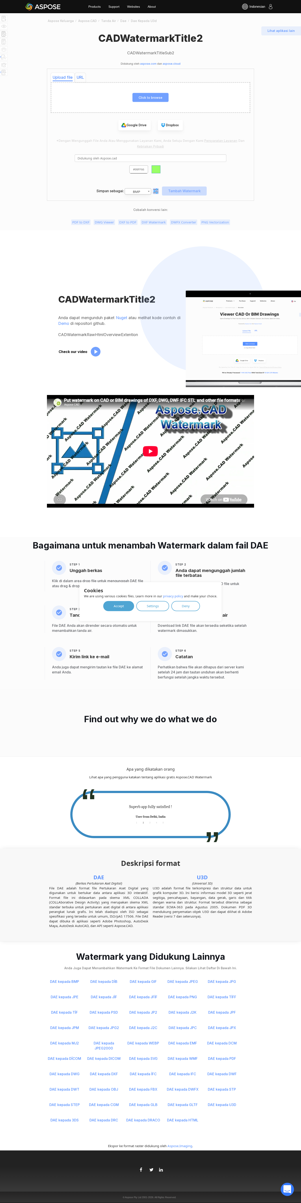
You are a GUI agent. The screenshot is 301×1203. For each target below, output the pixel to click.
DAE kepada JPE (64, 997)
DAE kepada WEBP (143, 1043)
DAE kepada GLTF (183, 1104)
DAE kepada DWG (65, 1074)
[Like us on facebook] (140, 1167)
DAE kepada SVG (143, 1058)
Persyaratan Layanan (220, 141)
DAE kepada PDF (222, 1058)
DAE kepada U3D (222, 1104)
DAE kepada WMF (183, 1058)
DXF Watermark (154, 222)
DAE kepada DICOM (104, 1058)
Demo (63, 323)
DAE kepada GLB (143, 1104)
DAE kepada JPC (183, 1028)
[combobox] (138, 191)
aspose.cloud (171, 63)
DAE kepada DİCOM (64, 1058)
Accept (119, 606)
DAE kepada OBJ (103, 1089)
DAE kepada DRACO (143, 1120)
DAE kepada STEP (64, 1104)
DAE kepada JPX (222, 1028)
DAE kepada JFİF (143, 997)
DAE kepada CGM (104, 1104)
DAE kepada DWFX (183, 1089)
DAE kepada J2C (143, 1028)
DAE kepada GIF (143, 981)
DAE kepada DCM (222, 1043)
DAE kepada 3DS (64, 1120)
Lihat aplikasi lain (281, 31)
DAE (98, 877)
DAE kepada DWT (64, 1089)
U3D (202, 877)
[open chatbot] (287, 1189)
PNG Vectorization (215, 222)
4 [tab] (156, 822)
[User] (270, 6)
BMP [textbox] (136, 191)
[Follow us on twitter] (150, 1167)
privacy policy (173, 596)
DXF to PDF (127, 222)
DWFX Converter (183, 222)
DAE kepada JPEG (182, 981)
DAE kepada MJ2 (64, 1043)
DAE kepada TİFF (222, 997)
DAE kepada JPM (64, 1028)
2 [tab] (143, 822)
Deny (186, 606)
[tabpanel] (150, 811)
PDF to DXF (80, 222)
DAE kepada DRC (103, 1120)
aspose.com (148, 63)
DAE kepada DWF (222, 1074)
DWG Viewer (104, 222)
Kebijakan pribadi (150, 146)
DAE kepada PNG (182, 997)
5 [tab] (163, 822)
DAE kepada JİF (104, 997)
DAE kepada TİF (64, 1012)
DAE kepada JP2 (143, 1012)
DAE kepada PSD (104, 1012)
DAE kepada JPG (222, 981)
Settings (153, 606)
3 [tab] (149, 822)
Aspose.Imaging (179, 1146)
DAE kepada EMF (182, 1043)
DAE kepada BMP (64, 981)
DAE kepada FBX (143, 1089)
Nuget (121, 317)
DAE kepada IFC (182, 1074)
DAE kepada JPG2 (104, 1028)
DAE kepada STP (222, 1089)
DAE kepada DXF (104, 1074)
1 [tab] (136, 822)
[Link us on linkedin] (160, 1167)
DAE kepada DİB (103, 981)
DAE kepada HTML (182, 1120)
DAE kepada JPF (222, 1012)
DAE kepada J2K (183, 1012)
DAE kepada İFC (143, 1074)
